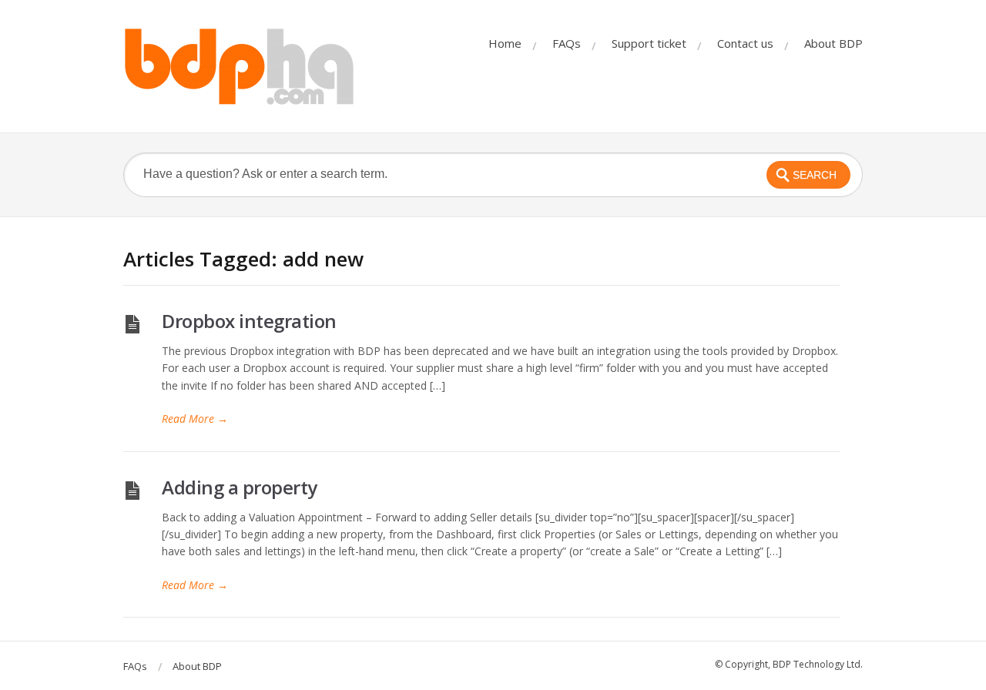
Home (505, 43)
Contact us (745, 43)
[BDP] (238, 66)
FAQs (566, 43)
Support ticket (649, 43)
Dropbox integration (249, 320)
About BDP (833, 43)
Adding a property (239, 487)
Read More (195, 418)
